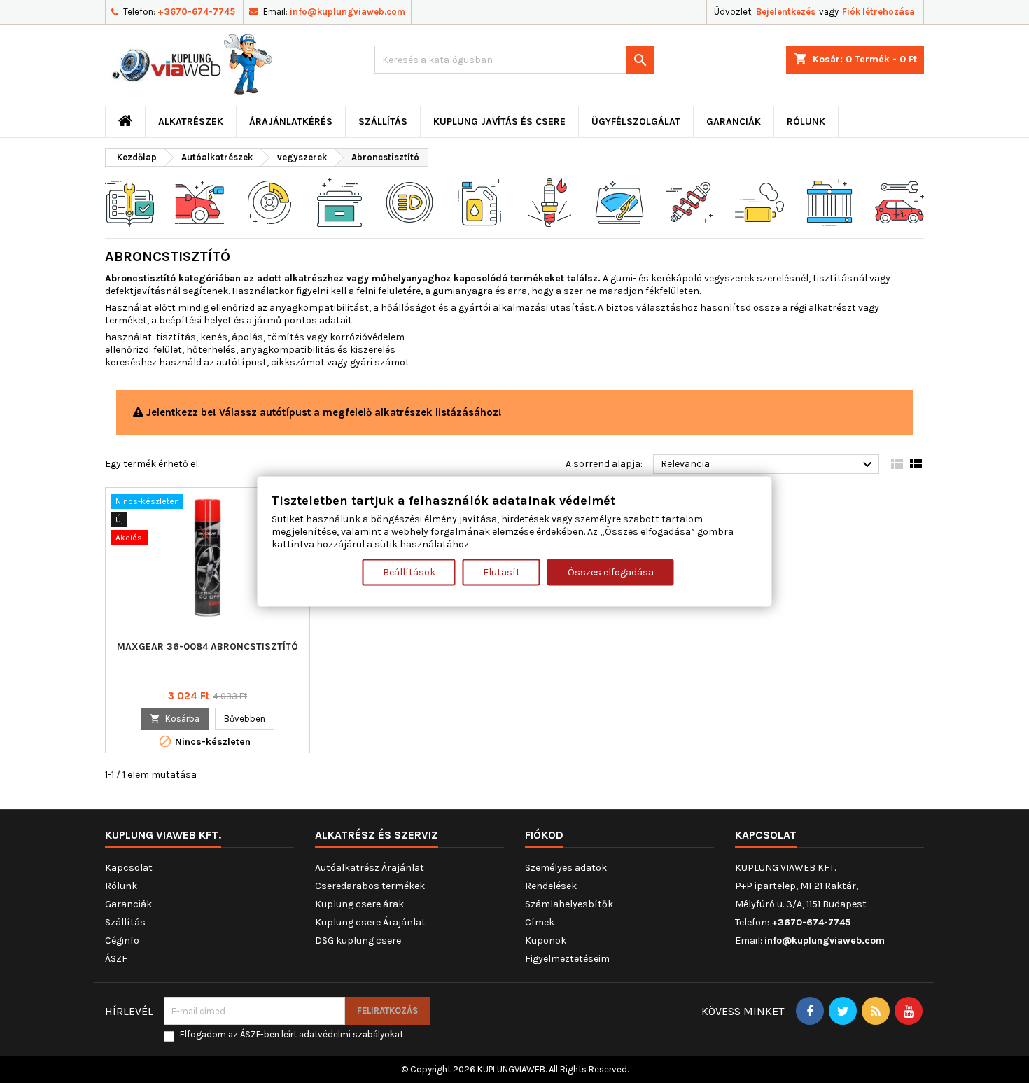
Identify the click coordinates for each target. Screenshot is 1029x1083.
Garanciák (733, 121)
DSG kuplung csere (358, 940)
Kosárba (175, 718)
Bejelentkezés (786, 11)
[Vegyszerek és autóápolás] (479, 201)
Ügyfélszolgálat (636, 121)
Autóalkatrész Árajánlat (369, 868)
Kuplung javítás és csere (499, 121)
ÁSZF (116, 959)
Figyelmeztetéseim (567, 959)
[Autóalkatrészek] (129, 201)
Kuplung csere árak (359, 904)
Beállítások (409, 572)
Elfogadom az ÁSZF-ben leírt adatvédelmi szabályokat (291, 1034)
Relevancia (768, 464)
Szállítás (382, 121)
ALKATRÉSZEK (190, 121)
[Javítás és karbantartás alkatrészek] (199, 201)
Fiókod (544, 834)
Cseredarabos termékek (370, 886)
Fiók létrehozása (878, 11)
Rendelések (551, 886)
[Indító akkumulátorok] (339, 201)
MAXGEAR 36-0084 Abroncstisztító (207, 646)
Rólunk (806, 121)
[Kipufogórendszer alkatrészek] (759, 201)
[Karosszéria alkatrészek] (899, 201)
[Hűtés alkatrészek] (829, 201)
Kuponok (545, 940)
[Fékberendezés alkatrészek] (269, 201)
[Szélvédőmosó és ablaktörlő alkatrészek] (619, 201)
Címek (539, 922)
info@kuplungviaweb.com (347, 11)
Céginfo (122, 940)
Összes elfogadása (611, 572)
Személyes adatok (566, 868)
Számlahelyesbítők (569, 904)
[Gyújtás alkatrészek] (549, 201)
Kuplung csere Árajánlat (370, 922)
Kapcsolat (129, 868)
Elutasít (501, 572)
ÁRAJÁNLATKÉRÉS (290, 121)
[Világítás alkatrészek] (409, 201)
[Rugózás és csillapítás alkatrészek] (689, 201)
